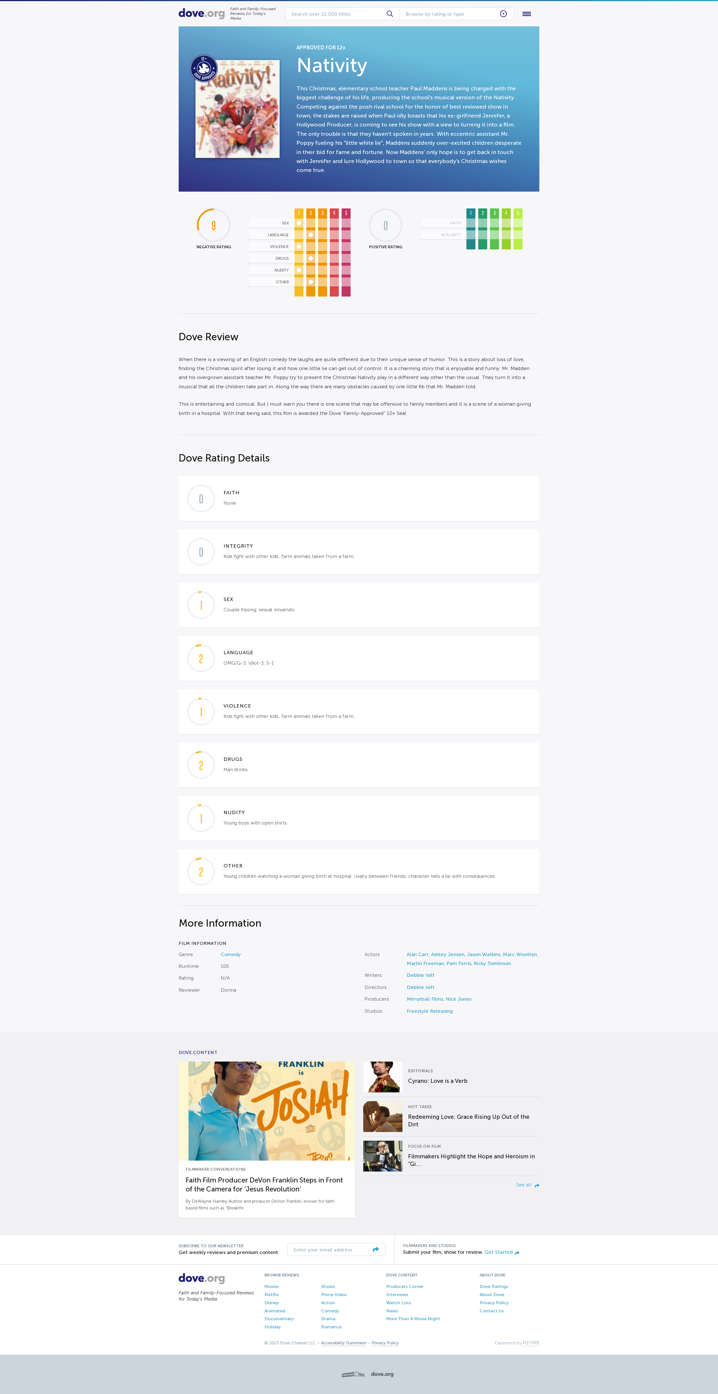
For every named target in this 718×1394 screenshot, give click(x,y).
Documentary (279, 1318)
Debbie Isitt (420, 975)
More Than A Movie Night (413, 1318)
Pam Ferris (459, 963)
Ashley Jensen (447, 954)
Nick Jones (458, 999)
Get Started (499, 1252)
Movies (271, 1286)
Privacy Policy (494, 1302)
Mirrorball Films (425, 999)
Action (328, 1302)
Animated (274, 1310)
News (392, 1310)
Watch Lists (398, 1302)
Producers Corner (405, 1286)
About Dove (492, 1294)
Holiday (272, 1326)
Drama (328, 1318)
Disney (271, 1302)
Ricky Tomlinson (492, 963)
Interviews (397, 1294)
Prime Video (334, 1294)
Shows (328, 1286)
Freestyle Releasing (430, 1011)
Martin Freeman (425, 963)
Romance (331, 1326)
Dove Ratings (494, 1286)
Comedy (231, 954)
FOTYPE (531, 1343)
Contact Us (492, 1310)
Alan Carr (418, 954)
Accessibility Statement (343, 1343)
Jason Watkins (483, 954)
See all (524, 1185)
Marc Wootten (520, 954)
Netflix (271, 1294)
